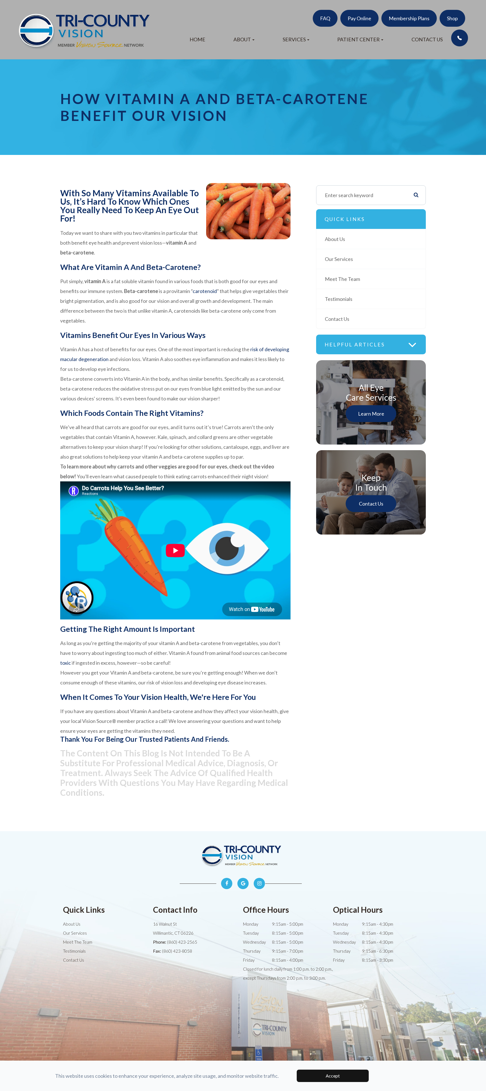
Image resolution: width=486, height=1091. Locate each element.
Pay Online (359, 18)
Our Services (339, 259)
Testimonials (338, 299)
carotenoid (205, 291)
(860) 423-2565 (182, 942)
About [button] (242, 39)
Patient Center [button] (358, 39)
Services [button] (294, 39)
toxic (65, 663)
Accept (333, 1075)
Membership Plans (409, 18)
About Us (335, 239)
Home (197, 39)
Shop (452, 18)
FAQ (325, 18)
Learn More (371, 414)
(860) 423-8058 (177, 951)
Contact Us (427, 39)
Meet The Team (342, 279)
